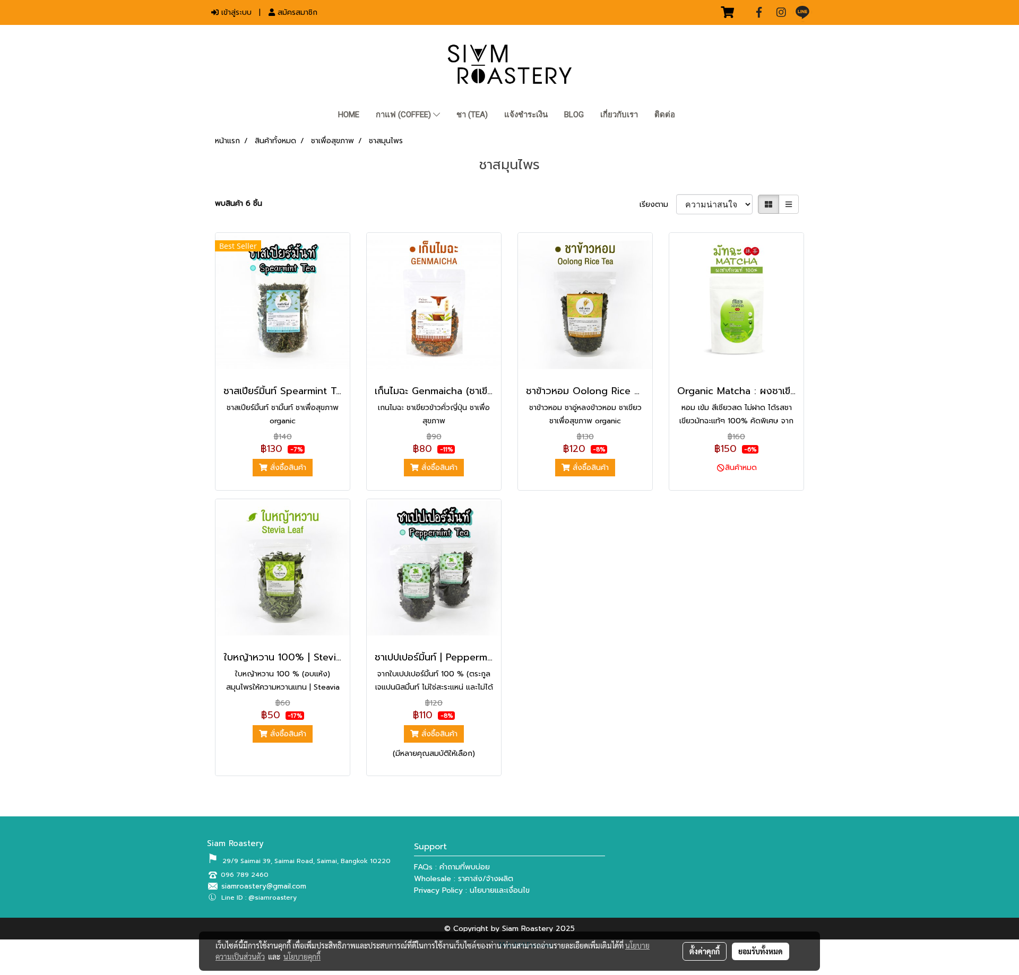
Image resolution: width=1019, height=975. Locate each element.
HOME (348, 114)
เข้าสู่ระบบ (235, 12)
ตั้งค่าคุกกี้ (704, 951)
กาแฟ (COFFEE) (404, 114)
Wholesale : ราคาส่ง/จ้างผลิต (463, 878)
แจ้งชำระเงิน (526, 114)
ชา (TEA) (472, 114)
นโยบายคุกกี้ (302, 956)
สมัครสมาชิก (296, 12)
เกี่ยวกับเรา (619, 114)
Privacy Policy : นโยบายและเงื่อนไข (472, 890)
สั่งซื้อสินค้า (286, 467)
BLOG (574, 114)
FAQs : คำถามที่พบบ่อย (452, 867)
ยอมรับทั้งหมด (760, 951)
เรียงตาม (658, 204)
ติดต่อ (664, 114)
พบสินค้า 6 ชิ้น (238, 203)
